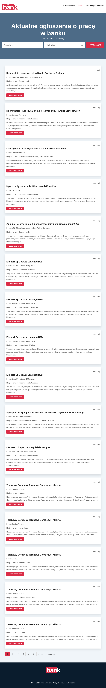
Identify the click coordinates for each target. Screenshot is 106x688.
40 (45, 654)
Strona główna (69, 6)
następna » (52, 654)
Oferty (80, 6)
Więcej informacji (15, 95)
